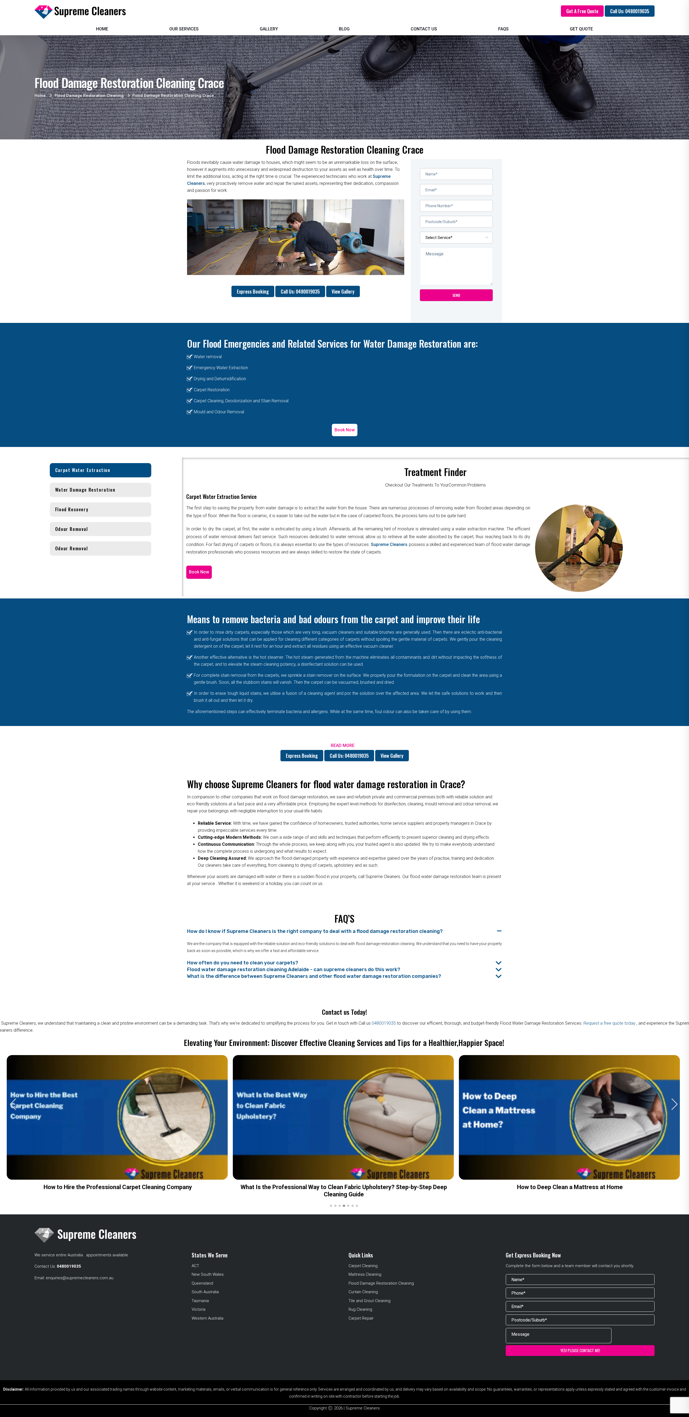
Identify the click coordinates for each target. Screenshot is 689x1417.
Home (102, 28)
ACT (195, 1265)
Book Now (345, 429)
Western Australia (207, 1318)
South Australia (205, 1291)
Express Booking (253, 291)
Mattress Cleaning (365, 1274)
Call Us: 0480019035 (629, 11)
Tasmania (200, 1300)
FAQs (503, 28)
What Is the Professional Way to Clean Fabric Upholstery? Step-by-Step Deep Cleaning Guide (344, 1191)
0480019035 (384, 1023)
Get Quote (581, 28)
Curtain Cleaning (363, 1291)
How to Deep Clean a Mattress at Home (570, 1187)
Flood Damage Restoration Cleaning (381, 1283)
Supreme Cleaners (389, 544)
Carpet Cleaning (363, 1265)
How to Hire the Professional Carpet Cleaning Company (118, 1187)
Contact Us (424, 28)
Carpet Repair (361, 1318)
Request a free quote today (610, 1023)
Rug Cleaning (360, 1309)
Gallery (269, 28)
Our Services (184, 28)
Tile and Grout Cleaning (370, 1300)
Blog (344, 28)
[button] (674, 1104)
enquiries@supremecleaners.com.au (79, 1277)
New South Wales (208, 1274)
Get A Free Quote (582, 11)
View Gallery (343, 291)
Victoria (198, 1309)
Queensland (202, 1283)
